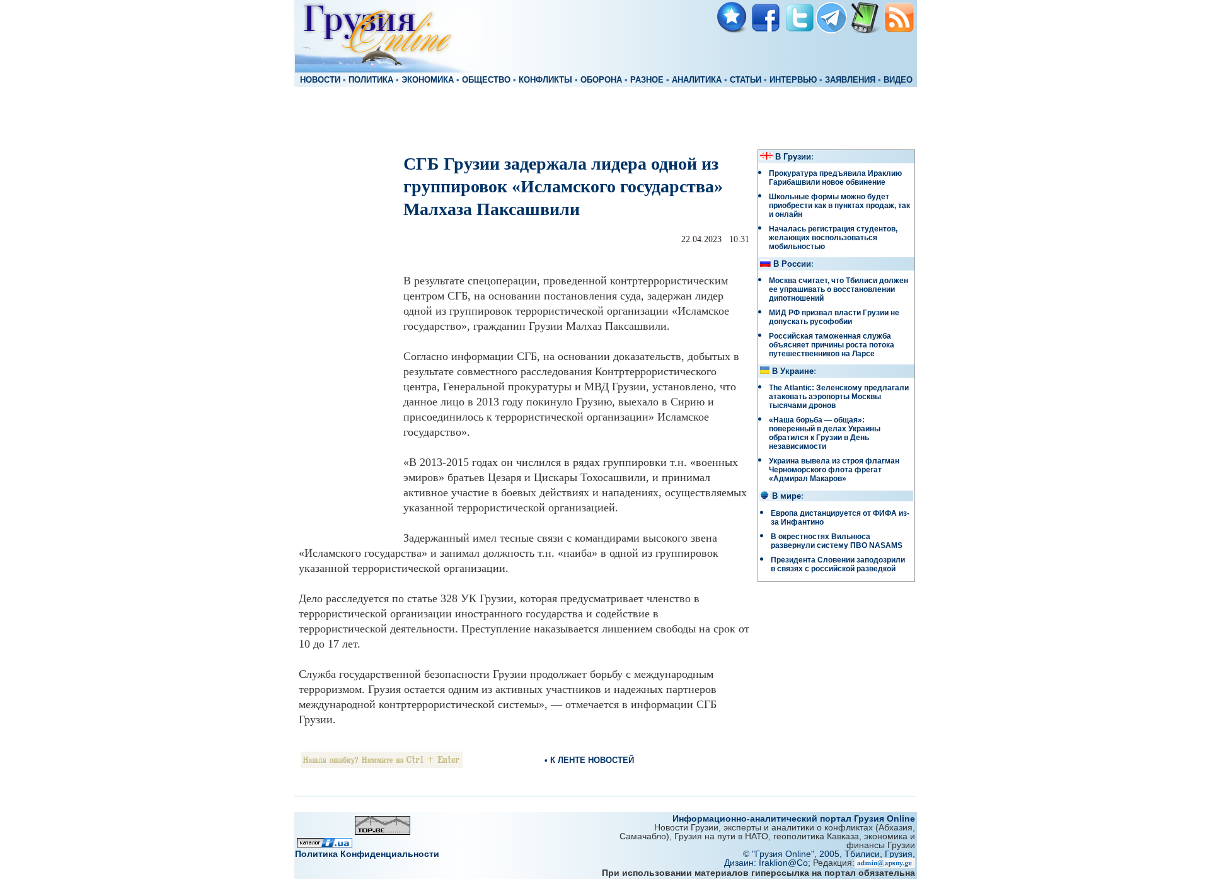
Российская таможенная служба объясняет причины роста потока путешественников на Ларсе (831, 345)
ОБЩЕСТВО (486, 80)
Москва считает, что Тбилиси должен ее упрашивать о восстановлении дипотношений (838, 289)
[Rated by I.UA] (324, 844)
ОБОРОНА (601, 80)
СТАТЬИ (745, 80)
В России (792, 264)
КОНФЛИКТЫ (545, 80)
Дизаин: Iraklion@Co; (768, 863)
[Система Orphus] (382, 764)
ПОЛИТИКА (371, 80)
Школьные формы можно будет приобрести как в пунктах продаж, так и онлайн (839, 205)
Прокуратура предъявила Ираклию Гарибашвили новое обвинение (835, 178)
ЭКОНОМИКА (427, 80)
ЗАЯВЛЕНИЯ (850, 80)
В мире (786, 496)
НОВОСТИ (320, 80)
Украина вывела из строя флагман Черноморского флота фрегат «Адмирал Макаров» (834, 470)
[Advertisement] (605, 117)
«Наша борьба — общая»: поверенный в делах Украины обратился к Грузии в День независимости (824, 433)
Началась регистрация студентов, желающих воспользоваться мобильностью (833, 237)
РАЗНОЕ (647, 80)
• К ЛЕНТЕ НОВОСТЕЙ (589, 760)
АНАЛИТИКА (697, 80)
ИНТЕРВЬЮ (793, 80)
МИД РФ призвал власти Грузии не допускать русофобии (834, 317)
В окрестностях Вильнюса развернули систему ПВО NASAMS (836, 541)
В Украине (793, 371)
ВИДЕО (898, 80)
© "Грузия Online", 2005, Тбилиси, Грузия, (829, 854)
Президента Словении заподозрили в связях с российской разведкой (838, 564)
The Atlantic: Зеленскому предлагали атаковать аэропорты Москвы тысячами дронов (839, 396)
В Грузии (793, 157)
